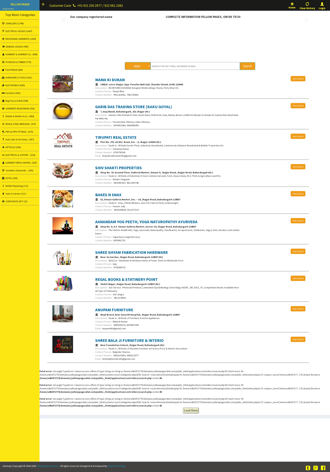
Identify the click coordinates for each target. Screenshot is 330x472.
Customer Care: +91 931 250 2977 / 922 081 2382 (86, 5)
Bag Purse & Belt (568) (16, 100)
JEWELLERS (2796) (14, 23)
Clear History (307, 8)
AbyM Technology (117, 466)
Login (322, 8)
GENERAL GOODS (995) (16, 46)
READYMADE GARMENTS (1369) (20, 38)
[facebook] (323, 468)
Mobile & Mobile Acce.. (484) (19, 116)
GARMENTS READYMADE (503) (20, 108)
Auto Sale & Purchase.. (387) (19, 139)
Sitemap (7, 466)
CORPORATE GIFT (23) (16, 201)
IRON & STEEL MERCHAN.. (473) (20, 124)
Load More (191, 410)
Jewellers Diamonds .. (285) (19, 170)
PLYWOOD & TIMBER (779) (18, 62)
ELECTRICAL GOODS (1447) (18, 31)
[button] (43, 4)
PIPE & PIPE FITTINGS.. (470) (19, 131)
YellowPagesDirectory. (48, 466)
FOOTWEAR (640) (14, 69)
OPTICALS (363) (13, 147)
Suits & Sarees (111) (15, 193)
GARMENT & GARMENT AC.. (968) (21, 54)
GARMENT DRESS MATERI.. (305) (21, 162)
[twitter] (308, 468)
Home (292, 7)
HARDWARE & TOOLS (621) (18, 77)
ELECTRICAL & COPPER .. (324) (20, 154)
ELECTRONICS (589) (15, 85)
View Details (298, 78)
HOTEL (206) (11, 178)
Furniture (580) (12, 93)
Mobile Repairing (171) (16, 185)
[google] (316, 468)
